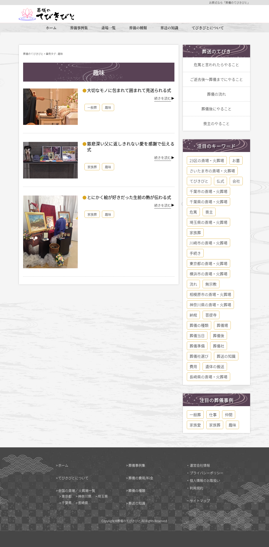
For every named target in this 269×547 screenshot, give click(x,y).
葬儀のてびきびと (129, 521)
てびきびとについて (208, 27)
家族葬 (92, 167)
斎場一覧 (108, 27)
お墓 (236, 160)
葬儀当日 (197, 335)
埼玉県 (103, 496)
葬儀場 (222, 325)
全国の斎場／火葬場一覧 (76, 490)
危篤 (193, 212)
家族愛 (195, 425)
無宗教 (211, 284)
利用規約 (196, 487)
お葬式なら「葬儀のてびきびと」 (229, 2)
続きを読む (162, 98)
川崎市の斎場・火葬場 (208, 243)
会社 (236, 181)
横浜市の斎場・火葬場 (208, 273)
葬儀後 (218, 335)
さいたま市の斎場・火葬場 (212, 170)
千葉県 (67, 502)
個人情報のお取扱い (205, 480)
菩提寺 (211, 315)
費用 (193, 366)
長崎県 (83, 502)
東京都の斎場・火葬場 (208, 263)
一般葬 (92, 107)
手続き (195, 253)
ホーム (51, 27)
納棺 (193, 315)
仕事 (213, 414)
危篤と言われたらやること (216, 64)
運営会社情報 (200, 465)
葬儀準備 (197, 346)
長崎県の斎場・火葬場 (208, 376)
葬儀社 (218, 346)
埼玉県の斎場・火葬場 (208, 222)
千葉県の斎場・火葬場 (208, 201)
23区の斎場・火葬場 (207, 160)
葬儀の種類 (138, 27)
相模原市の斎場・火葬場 (210, 294)
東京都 (67, 496)
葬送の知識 (169, 27)
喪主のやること (216, 123)
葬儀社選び (199, 356)
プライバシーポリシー (206, 472)
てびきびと (199, 181)
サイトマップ (200, 500)
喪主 (209, 212)
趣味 (108, 107)
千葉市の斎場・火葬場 (208, 191)
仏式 (220, 181)
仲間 (228, 414)
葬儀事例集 (79, 27)
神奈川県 (84, 496)
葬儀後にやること (216, 108)
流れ (193, 284)
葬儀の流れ (216, 94)
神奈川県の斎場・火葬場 (210, 304)
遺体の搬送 (214, 366)
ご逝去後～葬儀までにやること (216, 79)
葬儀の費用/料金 (140, 477)
